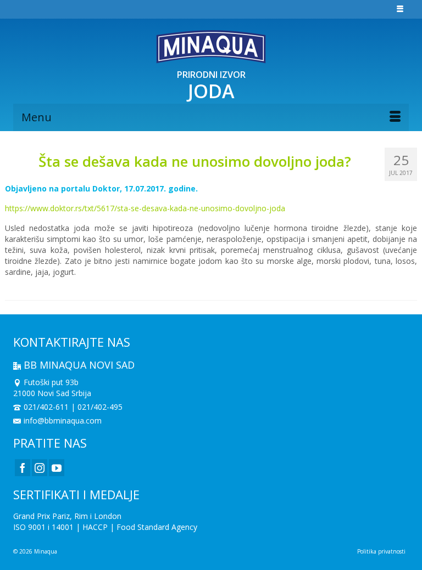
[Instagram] (39, 467)
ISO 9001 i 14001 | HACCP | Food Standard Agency (105, 527)
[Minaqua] (211, 47)
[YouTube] (56, 467)
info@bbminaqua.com (63, 420)
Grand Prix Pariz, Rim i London (67, 516)
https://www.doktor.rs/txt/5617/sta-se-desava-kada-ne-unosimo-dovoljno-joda (145, 208)
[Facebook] (22, 467)
